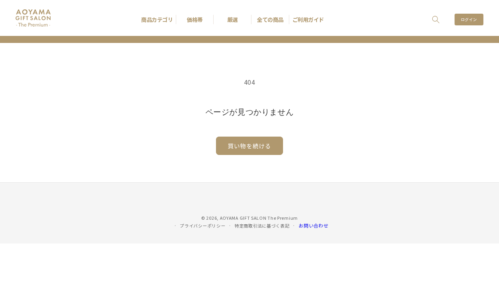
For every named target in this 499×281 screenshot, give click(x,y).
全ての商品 (270, 19)
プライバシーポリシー (202, 225)
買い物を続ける (249, 146)
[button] (435, 19)
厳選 (232, 19)
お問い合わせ (313, 225)
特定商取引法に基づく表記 (262, 225)
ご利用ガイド (308, 19)
